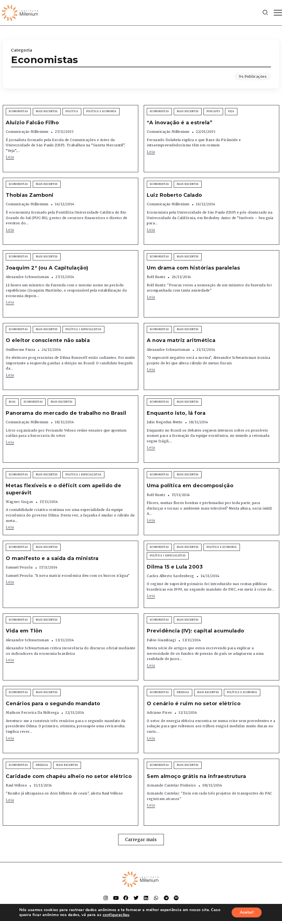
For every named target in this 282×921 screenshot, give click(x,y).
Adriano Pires (159, 712)
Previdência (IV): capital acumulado (195, 631)
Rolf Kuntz (156, 277)
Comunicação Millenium (27, 132)
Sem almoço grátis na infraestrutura (196, 776)
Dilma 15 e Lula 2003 (175, 567)
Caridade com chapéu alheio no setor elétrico (69, 776)
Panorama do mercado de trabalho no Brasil (66, 413)
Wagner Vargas (19, 502)
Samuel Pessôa (19, 567)
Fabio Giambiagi (161, 640)
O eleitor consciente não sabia (48, 340)
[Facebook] (126, 898)
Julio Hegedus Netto (165, 422)
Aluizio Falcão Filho (32, 123)
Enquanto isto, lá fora (176, 413)
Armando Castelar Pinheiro (171, 785)
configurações (116, 914)
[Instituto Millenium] (20, 12)
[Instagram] (106, 898)
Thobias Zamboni (30, 195)
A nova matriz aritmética (181, 340)
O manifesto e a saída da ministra (52, 558)
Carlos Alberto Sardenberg (170, 576)
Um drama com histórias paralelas (193, 268)
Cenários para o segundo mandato (53, 704)
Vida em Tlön (24, 631)
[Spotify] (176, 898)
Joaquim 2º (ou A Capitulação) (47, 268)
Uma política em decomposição (190, 486)
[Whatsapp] (156, 898)
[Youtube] (116, 898)
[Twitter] (136, 898)
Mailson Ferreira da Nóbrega (32, 712)
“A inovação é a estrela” (179, 123)
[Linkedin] (146, 898)
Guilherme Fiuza (20, 350)
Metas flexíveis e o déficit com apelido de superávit (63, 489)
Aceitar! (246, 912)
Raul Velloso (16, 785)
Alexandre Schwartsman (27, 277)
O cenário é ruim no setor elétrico (193, 704)
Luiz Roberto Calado (174, 195)
